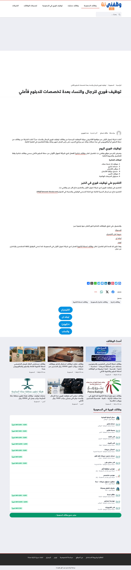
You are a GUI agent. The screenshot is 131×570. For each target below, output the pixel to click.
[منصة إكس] (107, 292)
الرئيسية (118, 85)
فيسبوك (118, 230)
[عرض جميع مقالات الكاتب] (118, 133)
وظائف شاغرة (80, 153)
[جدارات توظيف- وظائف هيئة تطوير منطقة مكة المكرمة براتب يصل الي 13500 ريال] (27, 391)
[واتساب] (101, 292)
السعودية (111, 85)
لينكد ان (118, 238)
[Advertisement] (65, 34)
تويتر (119, 242)
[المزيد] (96, 292)
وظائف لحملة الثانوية (85, 246)
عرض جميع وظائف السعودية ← (65, 515)
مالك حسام (104, 133)
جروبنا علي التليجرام (113, 234)
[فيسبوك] (113, 292)
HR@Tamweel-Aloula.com (47, 192)
